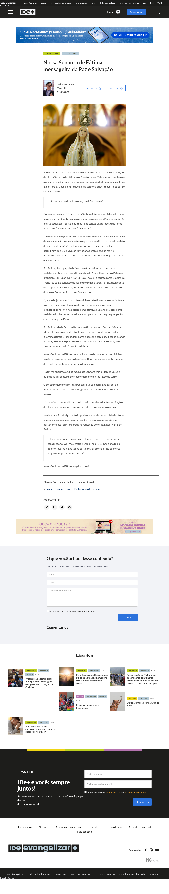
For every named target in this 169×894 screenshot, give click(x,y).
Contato (93, 826)
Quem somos (24, 826)
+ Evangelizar (51, 53)
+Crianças (29, 674)
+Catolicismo (43, 670)
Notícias (43, 826)
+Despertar (132, 698)
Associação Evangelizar (68, 826)
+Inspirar (80, 696)
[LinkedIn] (55, 508)
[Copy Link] (47, 508)
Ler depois (91, 88)
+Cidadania (102, 696)
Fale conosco (84, 831)
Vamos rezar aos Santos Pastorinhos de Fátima (73, 488)
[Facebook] (70, 508)
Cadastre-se (136, 11)
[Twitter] (62, 508)
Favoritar (114, 88)
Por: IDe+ (38, 674)
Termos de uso (113, 826)
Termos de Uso (113, 792)
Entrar (110, 11)
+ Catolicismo (70, 53)
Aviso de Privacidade (135, 792)
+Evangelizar (31, 670)
